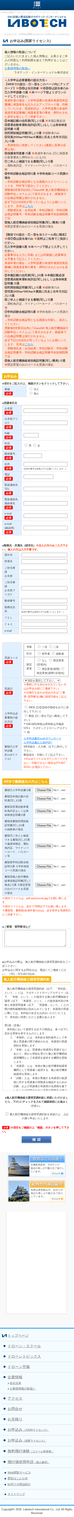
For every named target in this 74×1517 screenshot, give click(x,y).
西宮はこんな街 (18, 1478)
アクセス (15, 1398)
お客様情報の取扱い (17, 68)
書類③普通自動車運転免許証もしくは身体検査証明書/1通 (17, 810)
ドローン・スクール (24, 1346)
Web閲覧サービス (19, 1472)
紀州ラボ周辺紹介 (19, 1484)
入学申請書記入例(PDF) (38, 742)
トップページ (10, 34)
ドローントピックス (24, 1356)
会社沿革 (15, 1383)
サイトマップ (16, 1494)
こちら (29, 206)
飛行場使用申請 (29, 1462)
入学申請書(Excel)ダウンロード (42, 738)
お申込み (28, 1430)
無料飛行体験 (31, 1451)
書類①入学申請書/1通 (18, 790)
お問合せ (15, 1409)
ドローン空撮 (19, 1367)
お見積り (15, 1419)
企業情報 (15, 1377)
